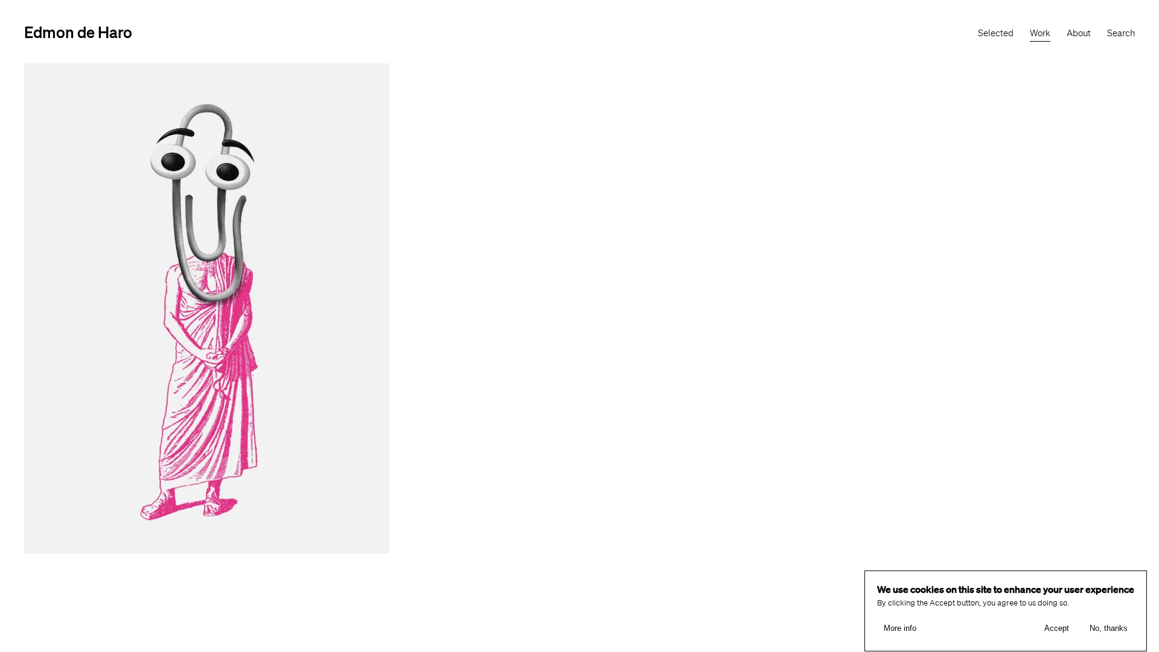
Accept (1056, 628)
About (1079, 33)
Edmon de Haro (78, 32)
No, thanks (1109, 628)
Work (1040, 33)
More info (900, 628)
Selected (996, 33)
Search (1121, 33)
